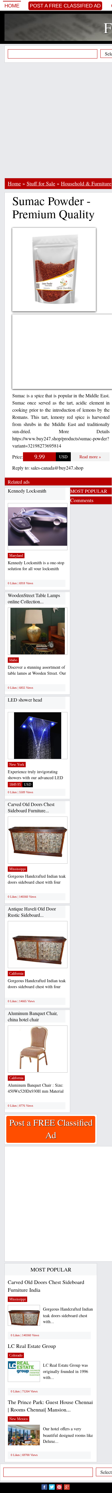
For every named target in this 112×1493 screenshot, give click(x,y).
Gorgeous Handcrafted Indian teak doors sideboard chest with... (68, 1315)
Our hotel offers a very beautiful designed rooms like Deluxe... (68, 1435)
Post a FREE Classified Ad (65, 6)
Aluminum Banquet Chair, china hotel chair (33, 1016)
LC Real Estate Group (32, 1345)
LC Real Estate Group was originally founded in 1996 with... (65, 1371)
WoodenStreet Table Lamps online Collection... (34, 598)
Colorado (15, 1355)
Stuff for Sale (41, 183)
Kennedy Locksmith (27, 491)
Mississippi (17, 869)
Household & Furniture (86, 183)
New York (16, 764)
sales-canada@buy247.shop (57, 468)
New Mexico (18, 1419)
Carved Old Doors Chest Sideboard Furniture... (31, 807)
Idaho (13, 660)
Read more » (90, 456)
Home (11, 6)
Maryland (16, 555)
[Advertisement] (56, 120)
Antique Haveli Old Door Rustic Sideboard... (32, 911)
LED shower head (25, 699)
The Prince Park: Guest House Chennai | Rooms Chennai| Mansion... (50, 1405)
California (16, 973)
